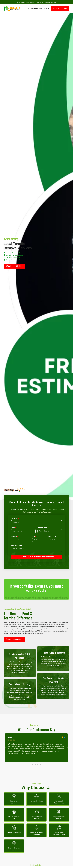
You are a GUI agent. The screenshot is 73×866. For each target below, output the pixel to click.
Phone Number (42, 528)
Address (14, 536)
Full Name (14, 519)
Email (13, 528)
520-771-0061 (18, 509)
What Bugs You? (16, 545)
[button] (5, 748)
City (33, 536)
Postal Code (52, 536)
